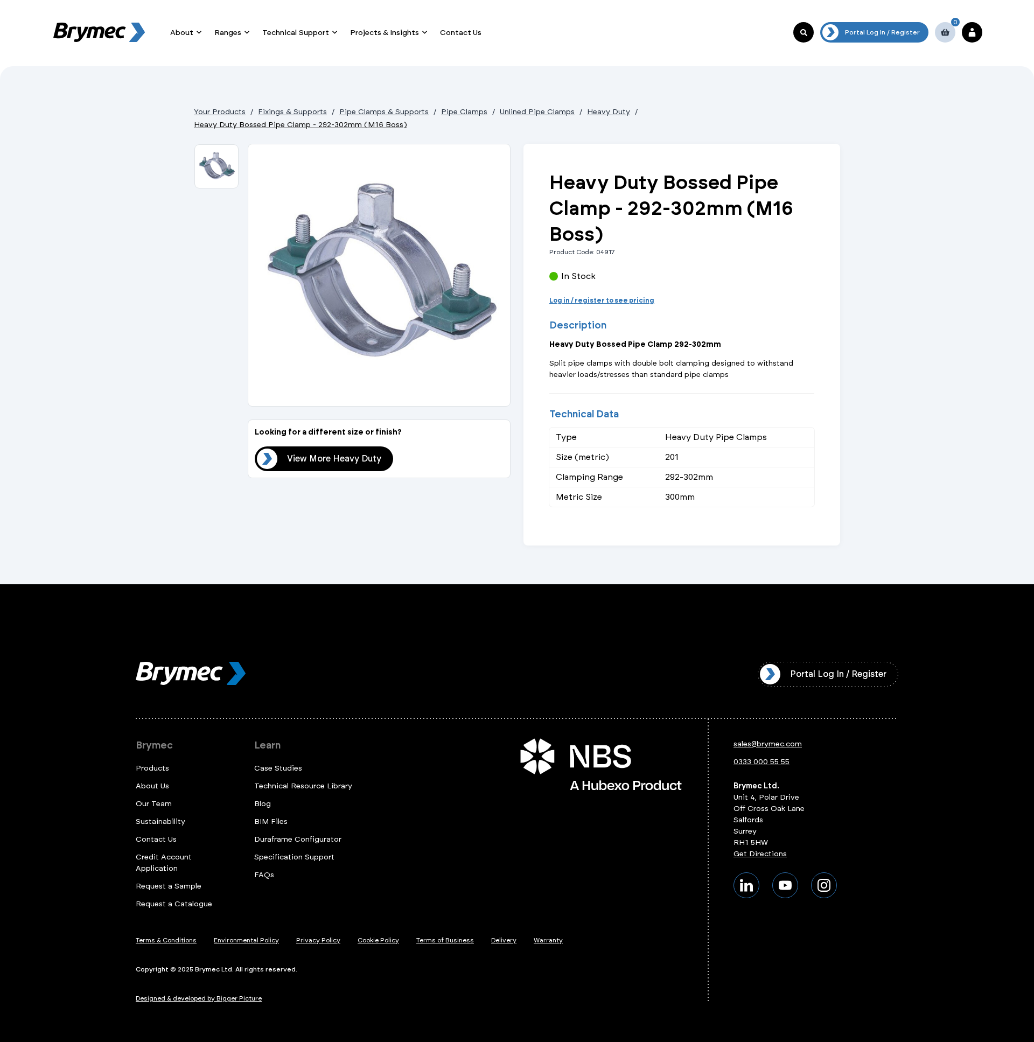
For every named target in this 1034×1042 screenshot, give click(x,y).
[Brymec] (99, 32)
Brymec (154, 745)
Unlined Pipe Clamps (537, 111)
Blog (262, 803)
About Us (152, 786)
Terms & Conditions (166, 940)
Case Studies (278, 768)
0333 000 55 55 (761, 761)
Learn (267, 745)
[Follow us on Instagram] (824, 885)
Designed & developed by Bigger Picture (199, 998)
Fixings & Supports (292, 111)
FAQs (264, 874)
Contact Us (460, 32)
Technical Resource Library (303, 786)
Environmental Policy (246, 940)
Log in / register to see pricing (601, 300)
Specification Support (294, 857)
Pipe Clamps (464, 111)
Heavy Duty (608, 111)
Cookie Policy (378, 940)
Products (152, 768)
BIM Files (271, 821)
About (181, 32)
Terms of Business (445, 940)
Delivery (503, 940)
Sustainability (160, 821)
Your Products (220, 111)
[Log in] (972, 32)
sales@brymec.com (767, 744)
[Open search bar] (803, 32)
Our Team (154, 803)
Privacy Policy (318, 940)
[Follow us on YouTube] (785, 885)
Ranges (227, 32)
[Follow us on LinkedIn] (746, 885)
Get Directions (760, 853)
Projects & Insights (384, 32)
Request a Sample (168, 886)
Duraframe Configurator (297, 839)
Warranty (548, 940)
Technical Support (295, 32)
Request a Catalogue (174, 903)
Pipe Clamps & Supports (384, 111)
